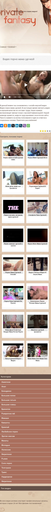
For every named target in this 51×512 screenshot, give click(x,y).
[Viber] (24, 125)
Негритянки (6, 454)
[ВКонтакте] (1, 125)
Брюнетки (5, 409)
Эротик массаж (8, 436)
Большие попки (8, 396)
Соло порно (6, 463)
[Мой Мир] (9, 125)
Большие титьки (8, 400)
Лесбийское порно (9, 432)
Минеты (4, 441)
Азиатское (5, 382)
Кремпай (5, 427)
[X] (13, 125)
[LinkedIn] (16, 125)
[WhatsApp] (28, 125)
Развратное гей (8, 414)
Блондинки (6, 391)
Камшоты (5, 423)
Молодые (5, 445)
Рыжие (4, 459)
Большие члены (8, 405)
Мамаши (5, 418)
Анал (3, 387)
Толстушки (6, 468)
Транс (4, 472)
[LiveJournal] (20, 125)
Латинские (6, 450)
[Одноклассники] (5, 125)
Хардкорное (6, 477)
